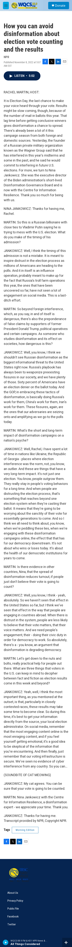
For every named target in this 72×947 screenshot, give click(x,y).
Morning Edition (25, 829)
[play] (5, 942)
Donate (60, 5)
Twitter (11, 924)
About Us (12, 893)
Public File (13, 908)
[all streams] (67, 942)
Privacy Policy (15, 900)
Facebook (13, 916)
